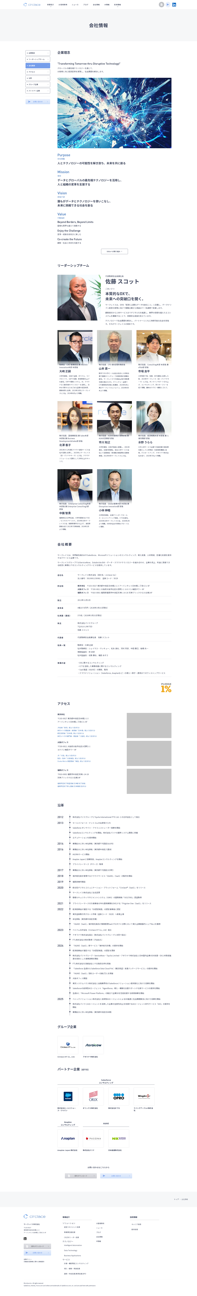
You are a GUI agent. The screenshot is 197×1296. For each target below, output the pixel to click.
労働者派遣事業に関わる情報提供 (34, 1261)
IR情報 (106, 4)
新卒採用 (135, 1229)
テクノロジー (67, 1241)
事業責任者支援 (69, 1232)
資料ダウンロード (37, 1246)
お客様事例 (63, 4)
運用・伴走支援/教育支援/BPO (75, 1274)
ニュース (75, 4)
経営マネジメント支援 (72, 1227)
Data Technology (70, 1250)
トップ (176, 1199)
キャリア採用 (136, 1224)
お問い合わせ (37, 1253)
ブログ (85, 4)
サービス (66, 1259)
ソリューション (68, 1223)
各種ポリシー (28, 1259)
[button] (114, 53)
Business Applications (72, 1255)
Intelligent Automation (73, 1245)
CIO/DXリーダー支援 (71, 1237)
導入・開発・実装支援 (72, 1268)
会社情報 (96, 4)
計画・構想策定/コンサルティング (76, 1263)
